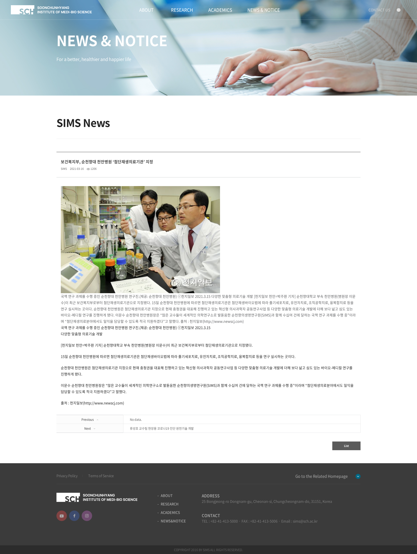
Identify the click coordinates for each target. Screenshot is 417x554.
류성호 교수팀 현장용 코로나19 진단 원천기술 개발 (162, 428)
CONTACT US (379, 9)
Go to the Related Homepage (321, 476)
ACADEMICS (220, 10)
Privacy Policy (66, 475)
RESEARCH (182, 10)
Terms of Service (101, 475)
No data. (136, 419)
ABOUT (146, 10)
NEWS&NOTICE (173, 520)
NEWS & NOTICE (263, 10)
